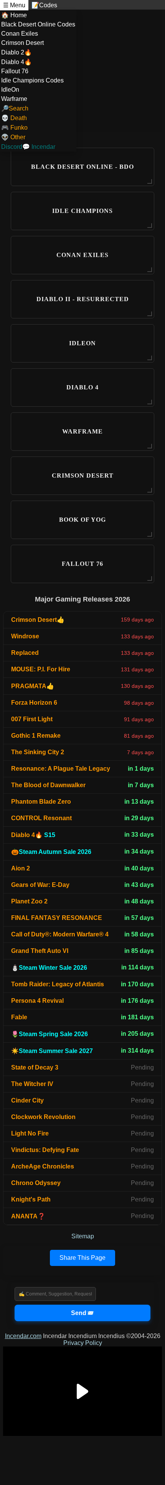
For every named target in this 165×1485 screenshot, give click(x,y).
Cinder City (27, 1100)
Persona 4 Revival (37, 1000)
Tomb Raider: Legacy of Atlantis (57, 984)
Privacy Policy (82, 1343)
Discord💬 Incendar (28, 146)
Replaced (25, 652)
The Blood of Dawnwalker (48, 785)
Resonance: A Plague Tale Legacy (60, 768)
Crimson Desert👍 (37, 619)
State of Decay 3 (34, 1067)
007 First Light (32, 719)
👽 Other (13, 137)
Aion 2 (20, 868)
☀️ (52, 1051)
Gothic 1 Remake (36, 735)
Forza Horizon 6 (34, 702)
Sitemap (82, 1236)
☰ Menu (14, 5)
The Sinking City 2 (37, 752)
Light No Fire (30, 1133)
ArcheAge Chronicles (42, 1166)
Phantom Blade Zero (41, 801)
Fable (19, 1017)
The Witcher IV (32, 1084)
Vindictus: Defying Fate (45, 1150)
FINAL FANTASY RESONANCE (56, 918)
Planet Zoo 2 (29, 901)
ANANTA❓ (28, 1216)
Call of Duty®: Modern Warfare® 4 (60, 934)
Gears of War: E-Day (40, 885)
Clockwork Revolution (43, 1117)
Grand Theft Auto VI (39, 951)
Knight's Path (31, 1199)
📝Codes (44, 5)
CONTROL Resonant (41, 818)
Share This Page (82, 1257)
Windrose (25, 636)
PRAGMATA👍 (32, 686)
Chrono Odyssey (36, 1183)
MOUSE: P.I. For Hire (40, 669)
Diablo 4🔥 (33, 835)
